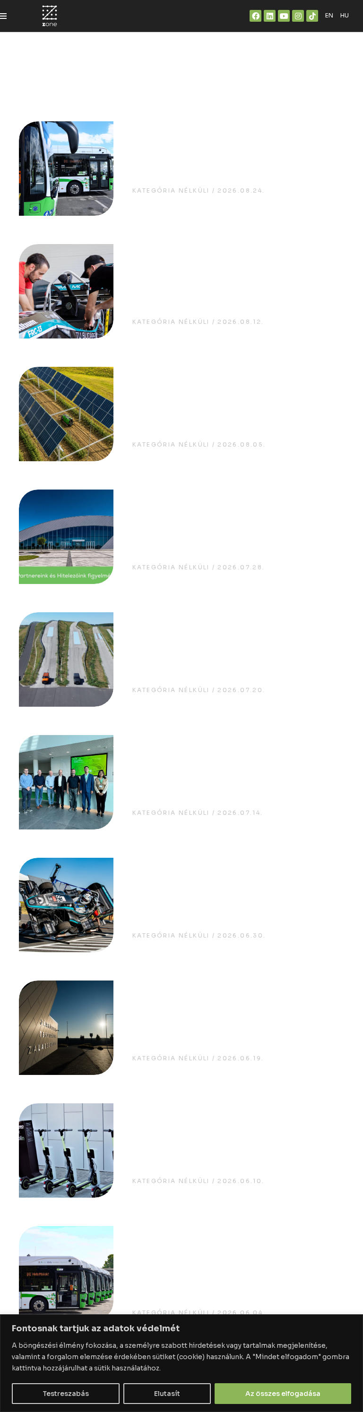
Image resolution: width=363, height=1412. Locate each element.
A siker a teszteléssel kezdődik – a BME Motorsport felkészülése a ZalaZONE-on (231, 282)
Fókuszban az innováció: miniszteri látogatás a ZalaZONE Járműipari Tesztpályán (234, 1019)
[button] (3, 16)
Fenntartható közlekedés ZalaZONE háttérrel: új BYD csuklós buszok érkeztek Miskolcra (233, 1264)
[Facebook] (255, 16)
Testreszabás (66, 1393)
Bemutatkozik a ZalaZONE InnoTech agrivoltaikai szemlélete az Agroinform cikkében (231, 405)
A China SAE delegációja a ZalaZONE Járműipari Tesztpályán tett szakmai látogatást (232, 773)
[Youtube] (284, 16)
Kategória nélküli (171, 190)
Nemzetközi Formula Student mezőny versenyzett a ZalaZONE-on (230, 896)
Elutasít (167, 1393)
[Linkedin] (270, 16)
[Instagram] (298, 16)
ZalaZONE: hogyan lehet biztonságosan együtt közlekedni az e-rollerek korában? (237, 1141)
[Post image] (66, 168)
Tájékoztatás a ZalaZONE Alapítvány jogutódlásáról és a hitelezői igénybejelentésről (222, 528)
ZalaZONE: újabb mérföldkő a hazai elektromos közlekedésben (236, 160)
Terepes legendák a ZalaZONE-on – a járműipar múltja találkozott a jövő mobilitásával (236, 651)
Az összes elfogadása (282, 1393)
